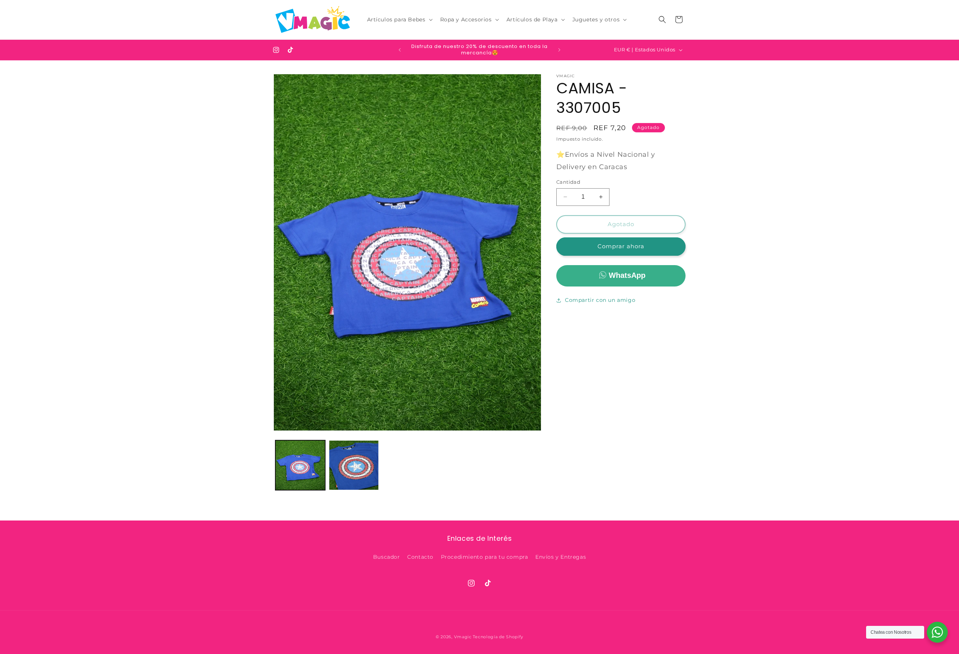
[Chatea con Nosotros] (937, 632)
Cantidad (568, 182)
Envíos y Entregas (560, 557)
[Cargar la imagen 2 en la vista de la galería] (354, 465)
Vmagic (463, 636)
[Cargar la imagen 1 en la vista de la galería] (300, 465)
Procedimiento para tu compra (484, 557)
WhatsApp (627, 275)
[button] (399, 19)
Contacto (420, 557)
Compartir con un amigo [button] (600, 300)
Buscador (386, 557)
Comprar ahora (621, 246)
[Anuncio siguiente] (559, 50)
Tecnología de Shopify (498, 636)
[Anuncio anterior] (399, 50)
